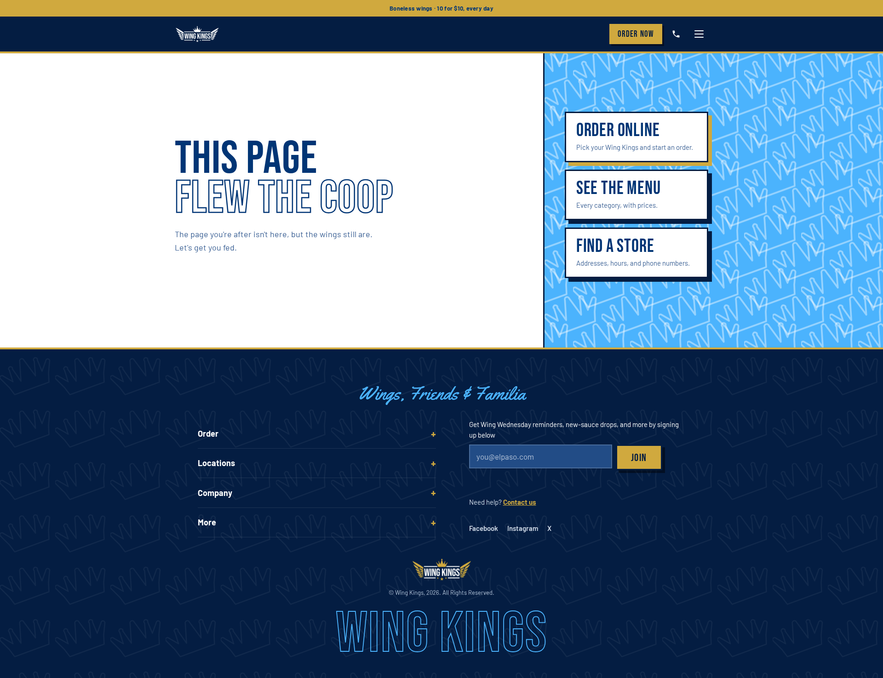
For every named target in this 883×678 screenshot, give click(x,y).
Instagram (522, 528)
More (207, 522)
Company (215, 493)
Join (639, 457)
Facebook (483, 528)
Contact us (519, 502)
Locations (216, 463)
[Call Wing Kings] (676, 34)
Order (636, 34)
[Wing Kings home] (197, 34)
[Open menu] (699, 34)
